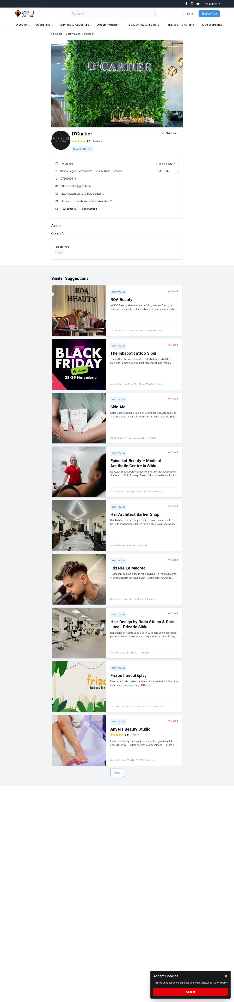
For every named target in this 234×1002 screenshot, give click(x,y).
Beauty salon (73, 33)
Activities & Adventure (74, 24)
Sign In (189, 14)
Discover (22, 24)
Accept (190, 991)
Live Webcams (212, 24)
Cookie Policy (220, 982)
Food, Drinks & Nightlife (143, 24)
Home (58, 33)
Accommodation (108, 24)
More (117, 772)
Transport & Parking (181, 24)
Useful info (43, 24)
